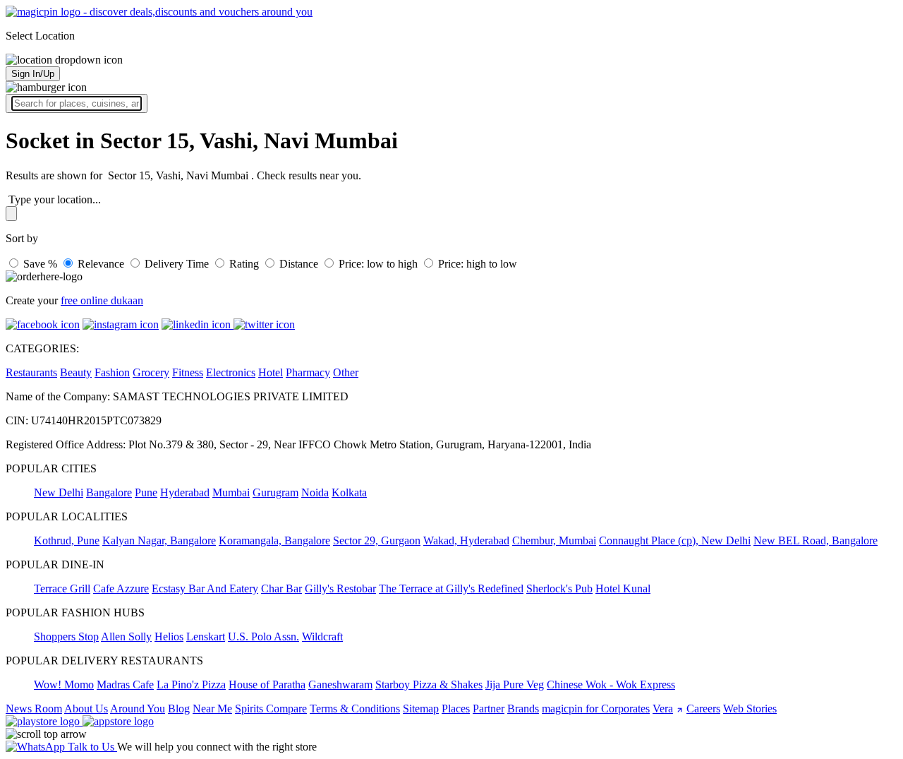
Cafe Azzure (121, 588)
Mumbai (231, 492)
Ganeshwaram (340, 685)
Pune (146, 492)
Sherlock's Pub (559, 588)
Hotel (270, 372)
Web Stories (750, 709)
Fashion (112, 372)
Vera (663, 709)
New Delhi (58, 492)
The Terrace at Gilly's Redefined (451, 588)
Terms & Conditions (355, 709)
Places (456, 709)
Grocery (151, 372)
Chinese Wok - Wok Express (611, 685)
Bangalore (109, 492)
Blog (179, 709)
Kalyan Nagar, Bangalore (159, 540)
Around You (137, 709)
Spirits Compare (271, 709)
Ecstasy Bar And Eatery (205, 588)
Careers (703, 709)
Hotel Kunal (622, 588)
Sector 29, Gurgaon (376, 540)
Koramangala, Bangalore (274, 540)
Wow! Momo (64, 685)
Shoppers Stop (66, 636)
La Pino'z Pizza (191, 685)
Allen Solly (126, 636)
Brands (523, 709)
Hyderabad (185, 492)
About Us (86, 709)
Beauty (76, 372)
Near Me (212, 709)
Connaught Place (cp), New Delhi (675, 540)
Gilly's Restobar (340, 588)
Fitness (187, 372)
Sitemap (421, 709)
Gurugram (275, 492)
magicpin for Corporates (596, 709)
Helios (168, 636)
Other (345, 372)
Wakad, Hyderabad (466, 540)
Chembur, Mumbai (554, 540)
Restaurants (31, 372)
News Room (34, 709)
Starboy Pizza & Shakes (429, 685)
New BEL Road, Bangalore (815, 540)
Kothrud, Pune (66, 540)
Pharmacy (308, 372)
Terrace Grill (62, 588)
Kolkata (349, 492)
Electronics (230, 372)
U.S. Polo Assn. (263, 636)
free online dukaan (102, 300)
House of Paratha (267, 685)
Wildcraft (322, 636)
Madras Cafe (125, 685)
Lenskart (205, 636)
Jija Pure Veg (514, 685)
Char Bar (281, 588)
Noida (315, 492)
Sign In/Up (32, 73)
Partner (488, 709)
